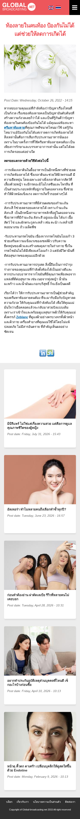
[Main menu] (74, 7)
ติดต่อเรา (70, 801)
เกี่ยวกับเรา (23, 801)
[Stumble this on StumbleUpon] (50, 354)
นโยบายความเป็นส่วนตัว (47, 801)
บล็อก (9, 801)
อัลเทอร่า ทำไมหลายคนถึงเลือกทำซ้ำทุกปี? (36, 509)
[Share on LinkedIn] (42, 354)
